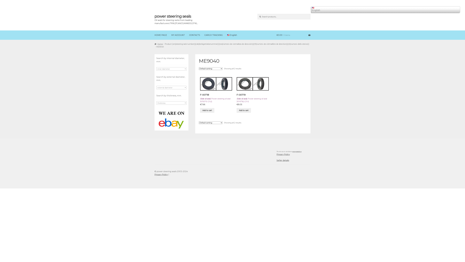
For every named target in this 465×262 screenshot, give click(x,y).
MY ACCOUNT (178, 35)
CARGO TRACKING (213, 35)
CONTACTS (194, 35)
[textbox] (171, 69)
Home (160, 44)
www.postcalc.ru (297, 151)
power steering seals (173, 16)
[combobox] (171, 69)
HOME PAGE (161, 35)
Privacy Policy (283, 154)
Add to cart (207, 110)
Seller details (283, 160)
